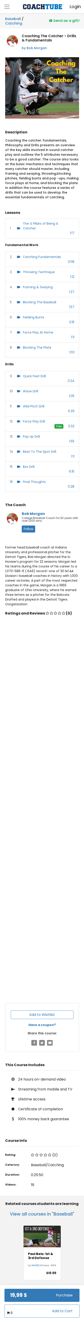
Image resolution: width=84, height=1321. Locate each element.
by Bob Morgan (34, 48)
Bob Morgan (33, 513)
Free (59, 426)
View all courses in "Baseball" (42, 1214)
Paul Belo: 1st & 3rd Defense (40, 1256)
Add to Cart (62, 1311)
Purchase (64, 1295)
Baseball (13, 18)
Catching (13, 22)
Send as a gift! (66, 20)
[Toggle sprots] (7, 6)
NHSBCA (37, 1265)
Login (71, 7)
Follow (28, 529)
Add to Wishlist (42, 1014)
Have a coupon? (42, 1025)
